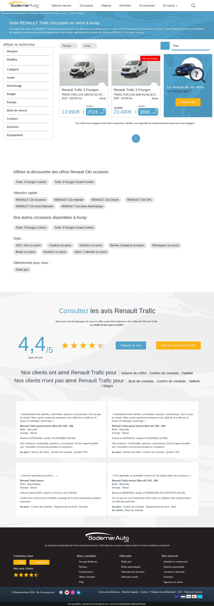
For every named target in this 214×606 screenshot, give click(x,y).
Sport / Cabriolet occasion (91, 251)
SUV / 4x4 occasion (28, 245)
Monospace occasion (165, 245)
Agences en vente (173, 582)
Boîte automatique (131, 566)
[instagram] (73, 592)
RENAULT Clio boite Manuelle (34, 206)
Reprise (106, 5)
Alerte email (188, 102)
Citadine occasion (60, 245)
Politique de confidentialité (163, 592)
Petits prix (22, 269)
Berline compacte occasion (127, 245)
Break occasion (25, 251)
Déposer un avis (131, 345)
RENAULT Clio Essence (31, 199)
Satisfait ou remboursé (176, 561)
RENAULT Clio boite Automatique (82, 206)
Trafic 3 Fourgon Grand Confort (74, 182)
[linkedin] (78, 592)
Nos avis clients (23, 568)
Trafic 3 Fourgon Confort (31, 182)
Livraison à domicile (174, 571)
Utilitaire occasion (91, 245)
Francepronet (47, 592)
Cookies (144, 592)
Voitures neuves (61, 5)
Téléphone (41, 562)
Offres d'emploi (87, 577)
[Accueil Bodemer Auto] (23, 6)
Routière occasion (55, 251)
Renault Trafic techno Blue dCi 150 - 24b (135, 480)
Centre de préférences (109, 592)
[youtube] (67, 592)
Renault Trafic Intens (32, 480)
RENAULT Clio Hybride (68, 199)
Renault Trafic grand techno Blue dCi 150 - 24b (46, 426)
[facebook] (61, 592)
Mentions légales (130, 592)
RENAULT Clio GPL (139, 199)
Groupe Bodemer (88, 561)
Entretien (125, 5)
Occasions (86, 5)
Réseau (83, 566)
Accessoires (147, 5)
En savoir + (170, 5)
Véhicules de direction (132, 571)
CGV (180, 592)
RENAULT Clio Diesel (105, 199)
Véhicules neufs (129, 577)
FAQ (81, 582)
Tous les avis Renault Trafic (178, 345)
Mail (21, 562)
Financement (86, 571)
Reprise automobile (174, 566)
